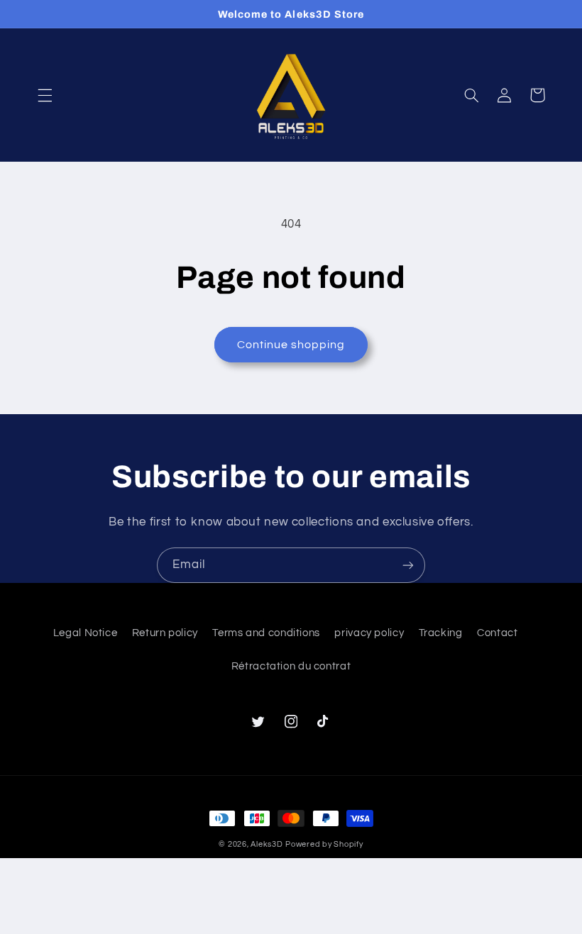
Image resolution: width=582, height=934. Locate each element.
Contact (497, 633)
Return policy (165, 633)
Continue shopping (291, 344)
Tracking (441, 633)
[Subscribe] (408, 564)
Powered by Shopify (324, 844)
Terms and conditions (266, 633)
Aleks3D (266, 844)
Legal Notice (85, 633)
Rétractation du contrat (291, 666)
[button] (44, 95)
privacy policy (369, 633)
